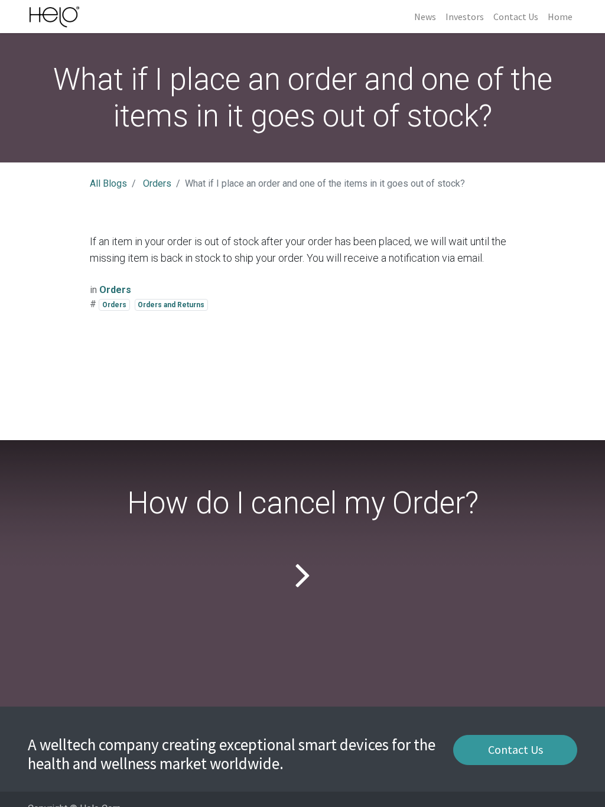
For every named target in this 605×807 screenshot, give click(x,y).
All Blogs (108, 183)
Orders (157, 183)
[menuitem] (425, 16)
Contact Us (515, 749)
